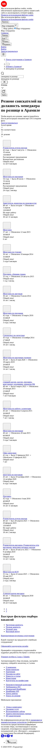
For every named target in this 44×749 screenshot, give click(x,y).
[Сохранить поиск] (3, 92)
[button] (3, 47)
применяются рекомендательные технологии (21, 721)
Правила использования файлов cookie (17, 19)
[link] (5, 41)
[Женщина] (7, 143)
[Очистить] (4, 82)
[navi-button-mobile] (3, 54)
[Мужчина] (7, 308)
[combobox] (12, 76)
